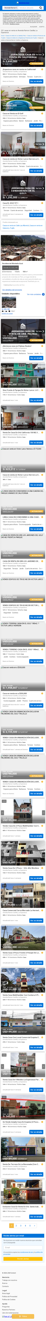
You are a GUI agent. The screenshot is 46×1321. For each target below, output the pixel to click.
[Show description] (42, 69)
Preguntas (6, 1307)
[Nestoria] (23, 3)
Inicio (2, 35)
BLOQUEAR (33, 26)
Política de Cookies (8, 1299)
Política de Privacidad (9, 1296)
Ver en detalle (36, 81)
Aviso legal (6, 1293)
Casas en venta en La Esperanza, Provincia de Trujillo (21, 38)
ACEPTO (41, 26)
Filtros (24, 1316)
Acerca (4, 1283)
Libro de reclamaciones (10, 1313)
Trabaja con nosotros (9, 1280)
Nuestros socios (14, 24)
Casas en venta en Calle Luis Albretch (16, 225)
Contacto (5, 1286)
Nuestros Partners (8, 1310)
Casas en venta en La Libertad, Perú (16, 35)
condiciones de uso (26, 1252)
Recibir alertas (23, 1259)
